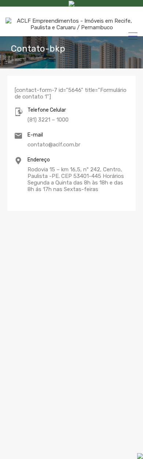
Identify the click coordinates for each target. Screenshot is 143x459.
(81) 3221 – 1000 (48, 119)
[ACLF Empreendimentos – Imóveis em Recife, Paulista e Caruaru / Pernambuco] (72, 27)
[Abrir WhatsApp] (112, 444)
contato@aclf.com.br (53, 144)
